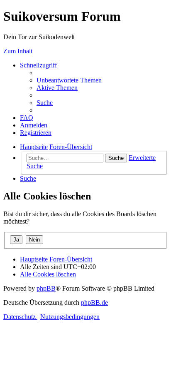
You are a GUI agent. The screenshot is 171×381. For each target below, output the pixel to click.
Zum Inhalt (17, 51)
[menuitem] (69, 80)
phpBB (46, 288)
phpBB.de (94, 302)
